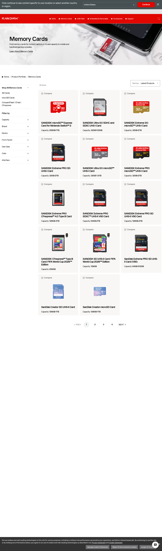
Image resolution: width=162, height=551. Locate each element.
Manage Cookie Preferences (97, 547)
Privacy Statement (99, 543)
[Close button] (158, 4)
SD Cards (6, 93)
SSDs (54, 19)
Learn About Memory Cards (21, 51)
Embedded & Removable (99, 19)
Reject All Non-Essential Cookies (124, 547)
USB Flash (81, 19)
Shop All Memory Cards (12, 88)
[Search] (158, 18)
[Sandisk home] (10, 18)
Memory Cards (66, 19)
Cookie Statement (115, 543)
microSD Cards (8, 98)
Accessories (117, 19)
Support (130, 19)
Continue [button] (146, 4)
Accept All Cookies (148, 547)
